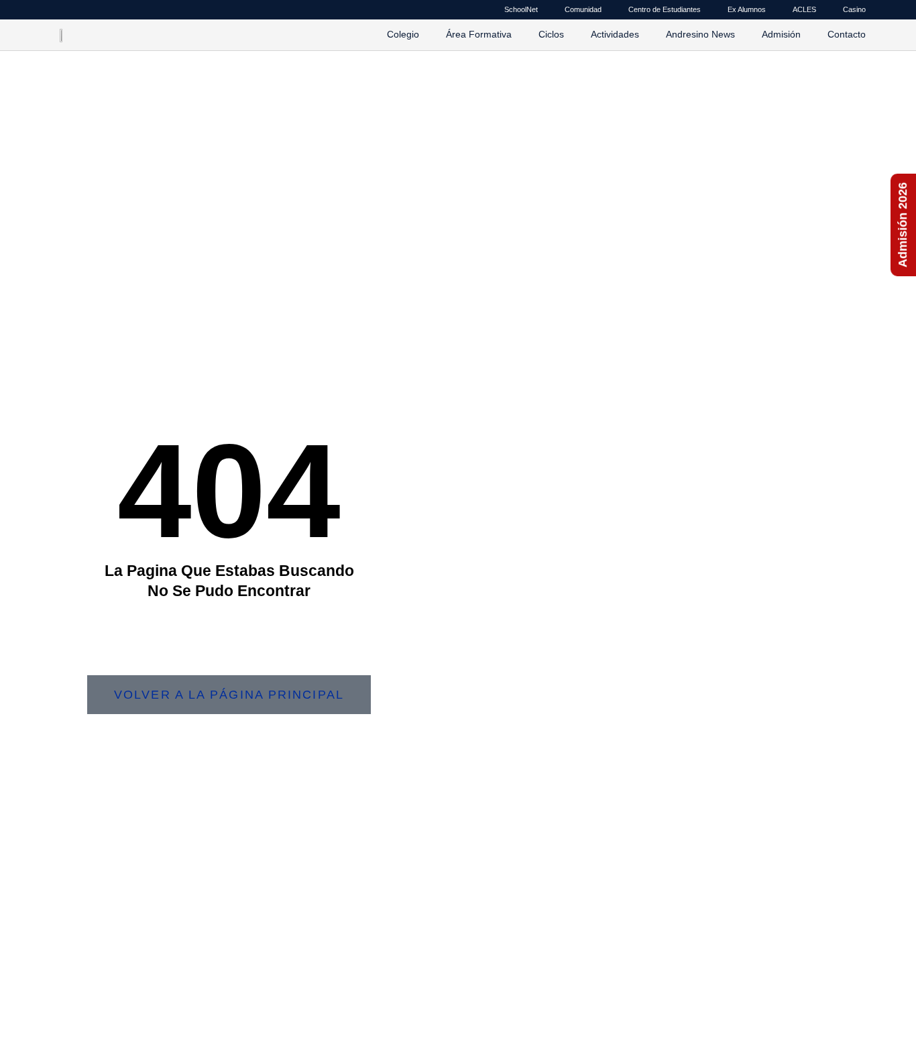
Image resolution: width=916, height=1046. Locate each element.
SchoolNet (521, 9)
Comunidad (583, 9)
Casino (854, 9)
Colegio (403, 35)
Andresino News (700, 35)
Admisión (781, 35)
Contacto (846, 35)
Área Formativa (479, 35)
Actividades (615, 35)
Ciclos (551, 35)
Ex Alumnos (747, 9)
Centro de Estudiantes (664, 9)
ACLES (804, 9)
